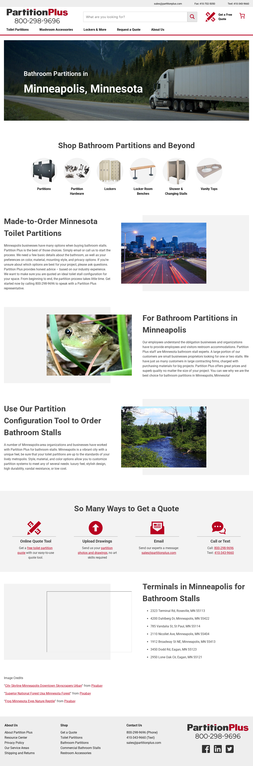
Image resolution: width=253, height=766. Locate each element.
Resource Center (16, 737)
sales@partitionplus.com (168, 3)
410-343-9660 (224, 553)
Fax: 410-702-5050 (204, 3)
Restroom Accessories (75, 753)
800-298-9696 (224, 548)
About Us (157, 29)
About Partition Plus (18, 732)
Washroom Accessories (56, 29)
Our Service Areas (17, 748)
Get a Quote (68, 732)
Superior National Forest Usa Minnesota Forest (37, 693)
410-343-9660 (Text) (140, 737)
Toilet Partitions (17, 29)
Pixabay (97, 686)
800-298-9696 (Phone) (142, 732)
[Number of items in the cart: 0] (242, 15)
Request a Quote (129, 29)
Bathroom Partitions (74, 743)
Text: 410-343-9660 (238, 3)
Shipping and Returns (20, 753)
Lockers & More (95, 29)
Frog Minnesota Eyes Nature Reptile (30, 701)
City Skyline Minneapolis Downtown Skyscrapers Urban (43, 686)
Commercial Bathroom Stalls (80, 748)
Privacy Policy (14, 743)
